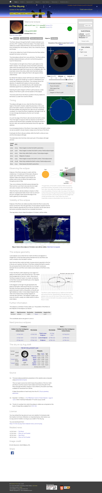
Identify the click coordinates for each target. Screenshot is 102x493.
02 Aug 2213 (65, 334)
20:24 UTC (49, 25)
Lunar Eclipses (42, 337)
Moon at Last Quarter (24, 433)
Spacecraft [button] (30, 2)
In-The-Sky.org (17, 6)
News (16, 13)
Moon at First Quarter (24, 437)
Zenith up (70, 83)
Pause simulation (54, 86)
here (21, 487)
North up (70, 86)
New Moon (21, 435)
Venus (34, 357)
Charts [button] (22, 2)
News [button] (16, 2)
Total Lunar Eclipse (36, 38)
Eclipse (16, 38)
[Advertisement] (85, 81)
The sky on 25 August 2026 (29, 348)
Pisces (36, 314)
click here (34, 485)
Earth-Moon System (32, 13)
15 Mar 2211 (52, 340)
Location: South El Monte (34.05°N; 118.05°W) (80, 5)
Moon (34, 359)
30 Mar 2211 (52, 337)
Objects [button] (37, 2)
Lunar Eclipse (24, 38)
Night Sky (22, 13)
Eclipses (42, 13)
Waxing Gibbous (24, 359)
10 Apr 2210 (20, 334)
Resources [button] (55, 2)
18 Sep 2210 (20, 340)
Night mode (83, 52)
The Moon (54, 38)
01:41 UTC (49, 27)
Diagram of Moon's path (56, 92)
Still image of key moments (54, 89)
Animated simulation (55, 83)
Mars (35, 361)
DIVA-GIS (34, 406)
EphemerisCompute (21, 380)
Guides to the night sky (18, 9)
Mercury (33, 355)
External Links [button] (64, 2)
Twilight (13, 359)
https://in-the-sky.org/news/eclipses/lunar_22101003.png (26, 423)
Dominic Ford (14, 483)
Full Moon (21, 431)
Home (12, 13)
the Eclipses (16, 35)
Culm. (43, 354)
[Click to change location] (14, 79)
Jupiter (34, 363)
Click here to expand (53, 247)
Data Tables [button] (45, 2)
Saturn (34, 364)
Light (81, 49)
